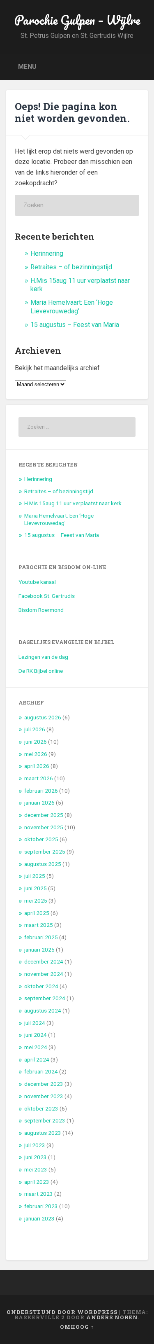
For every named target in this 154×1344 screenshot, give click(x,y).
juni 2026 (35, 741)
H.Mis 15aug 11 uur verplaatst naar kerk (73, 503)
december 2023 (43, 1083)
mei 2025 (35, 900)
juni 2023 (35, 1157)
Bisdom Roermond (41, 610)
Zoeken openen (139, 66)
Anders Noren (112, 1317)
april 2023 (36, 1181)
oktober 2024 (41, 986)
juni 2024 (35, 1034)
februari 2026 (41, 790)
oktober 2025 (41, 839)
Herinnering (46, 253)
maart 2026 (38, 778)
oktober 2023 (41, 1108)
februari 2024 (41, 1071)
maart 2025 (38, 925)
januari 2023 (39, 1218)
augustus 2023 (42, 1132)
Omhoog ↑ (77, 1326)
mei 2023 (35, 1169)
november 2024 (43, 974)
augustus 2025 (42, 864)
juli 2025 (34, 876)
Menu (27, 66)
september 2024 (44, 998)
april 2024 (36, 1059)
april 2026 (36, 766)
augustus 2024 (42, 1010)
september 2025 (44, 851)
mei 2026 (35, 754)
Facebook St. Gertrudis (46, 596)
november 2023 (43, 1096)
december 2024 (43, 961)
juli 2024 (34, 1023)
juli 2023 (34, 1145)
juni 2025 (35, 888)
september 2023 (44, 1120)
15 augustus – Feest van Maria (74, 325)
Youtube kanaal (37, 582)
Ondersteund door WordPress (62, 1312)
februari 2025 (41, 937)
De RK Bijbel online (40, 670)
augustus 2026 (42, 717)
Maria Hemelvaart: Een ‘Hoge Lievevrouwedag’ (71, 307)
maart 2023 (38, 1193)
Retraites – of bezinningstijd (71, 267)
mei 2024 (35, 1047)
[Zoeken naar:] (77, 205)
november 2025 (43, 827)
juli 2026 (34, 729)
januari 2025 (39, 949)
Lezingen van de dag (43, 656)
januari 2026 (39, 802)
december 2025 (43, 815)
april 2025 (36, 913)
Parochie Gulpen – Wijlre (77, 20)
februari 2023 (41, 1206)
